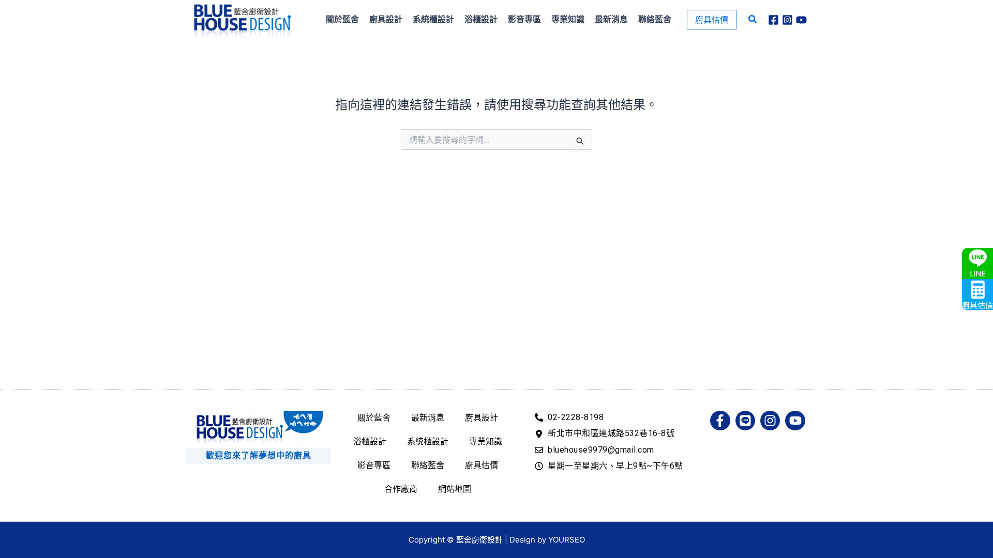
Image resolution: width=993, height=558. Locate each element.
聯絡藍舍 (427, 465)
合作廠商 (400, 489)
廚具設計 (481, 417)
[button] (711, 19)
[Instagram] (787, 19)
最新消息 (427, 417)
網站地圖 (454, 489)
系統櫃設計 (427, 441)
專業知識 (485, 441)
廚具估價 (481, 465)
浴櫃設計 (369, 441)
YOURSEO (566, 540)
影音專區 (373, 465)
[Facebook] (773, 19)
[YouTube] (801, 19)
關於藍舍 (373, 417)
